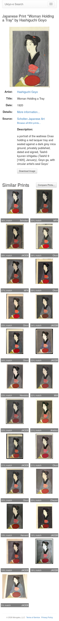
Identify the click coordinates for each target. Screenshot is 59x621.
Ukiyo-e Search (14, 4)
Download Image (27, 170)
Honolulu (24, 395)
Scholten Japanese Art (31, 119)
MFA (55, 220)
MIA (56, 395)
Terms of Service (33, 617)
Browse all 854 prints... (29, 122)
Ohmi (55, 255)
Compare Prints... (46, 184)
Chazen (54, 500)
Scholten (24, 220)
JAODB (24, 255)
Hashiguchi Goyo (27, 92)
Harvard (24, 535)
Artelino (54, 430)
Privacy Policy (47, 617)
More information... (28, 112)
